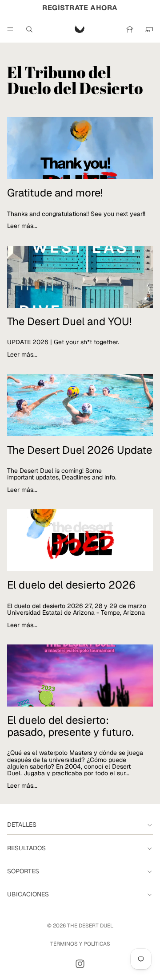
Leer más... (22, 225)
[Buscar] (29, 29)
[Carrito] (149, 29)
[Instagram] (80, 963)
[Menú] (10, 29)
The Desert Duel (90, 925)
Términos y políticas (80, 943)
